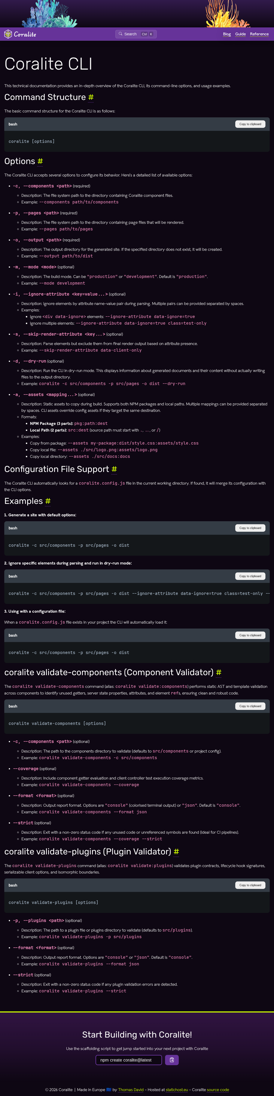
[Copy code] (172, 1060)
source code (218, 1089)
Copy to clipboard (250, 124)
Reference (259, 34)
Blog (227, 34)
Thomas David (131, 1089)
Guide (240, 34)
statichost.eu (177, 1089)
